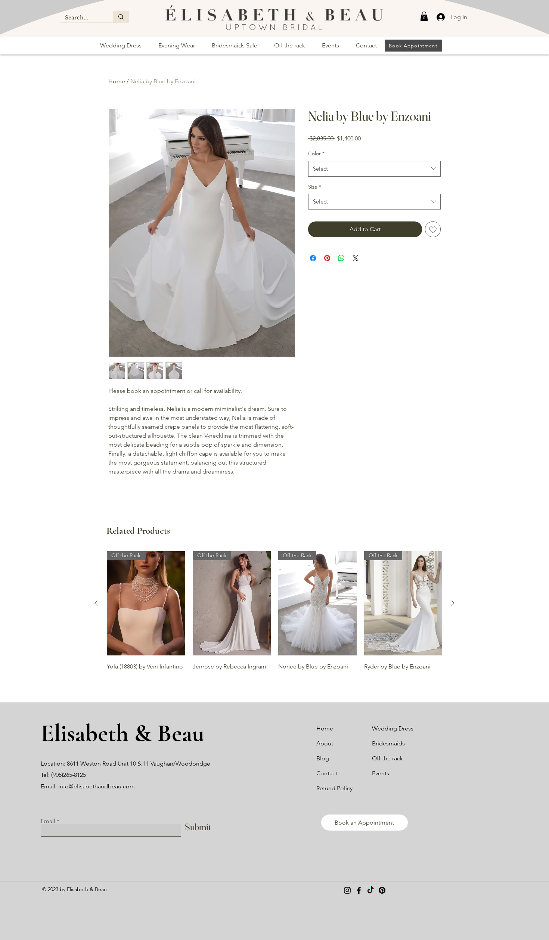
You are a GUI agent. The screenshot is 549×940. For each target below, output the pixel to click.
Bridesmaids (388, 743)
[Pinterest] (382, 890)
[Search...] (121, 16)
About (324, 743)
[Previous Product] (96, 603)
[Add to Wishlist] (433, 229)
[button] (424, 16)
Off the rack (387, 758)
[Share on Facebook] (312, 258)
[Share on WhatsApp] (341, 258)
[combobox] (374, 169)
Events (380, 773)
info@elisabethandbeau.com (96, 786)
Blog (322, 758)
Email (48, 821)
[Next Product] (453, 603)
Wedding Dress (392, 728)
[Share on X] (355, 258)
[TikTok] (370, 890)
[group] (275, 616)
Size (314, 186)
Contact (326, 773)
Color (316, 153)
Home (116, 81)
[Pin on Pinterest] (327, 258)
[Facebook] (358, 890)
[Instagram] (347, 890)
